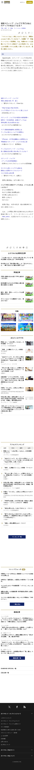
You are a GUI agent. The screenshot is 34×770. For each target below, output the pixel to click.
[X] (9, 707)
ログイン (22, 2)
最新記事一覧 (17, 658)
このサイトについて (6, 718)
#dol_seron (6, 216)
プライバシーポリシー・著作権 (9, 733)
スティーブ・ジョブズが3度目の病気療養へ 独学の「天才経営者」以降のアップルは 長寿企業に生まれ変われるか (15, 119)
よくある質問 (4, 735)
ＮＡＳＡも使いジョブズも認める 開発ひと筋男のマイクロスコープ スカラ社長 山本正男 (11, 170)
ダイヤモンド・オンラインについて (11, 713)
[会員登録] (29, 2)
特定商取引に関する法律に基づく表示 (11, 730)
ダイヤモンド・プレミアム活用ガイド (11, 724)
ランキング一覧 (17, 537)
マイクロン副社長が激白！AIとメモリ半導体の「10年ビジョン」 (17, 598)
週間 (21, 448)
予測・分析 (4, 28)
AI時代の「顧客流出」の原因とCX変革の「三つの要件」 (17, 580)
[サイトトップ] (7, 2)
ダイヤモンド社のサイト (8, 750)
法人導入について (5, 744)
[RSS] (24, 707)
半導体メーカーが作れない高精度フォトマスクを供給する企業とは (17, 574)
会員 (29, 448)
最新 (5, 448)
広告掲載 (3, 738)
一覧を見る (17, 604)
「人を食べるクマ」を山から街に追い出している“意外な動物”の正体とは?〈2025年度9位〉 (17, 258)
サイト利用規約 (5, 727)
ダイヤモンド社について (8, 756)
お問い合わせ (4, 741)
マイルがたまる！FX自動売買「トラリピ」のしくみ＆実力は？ (17, 586)
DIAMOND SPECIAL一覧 (8, 668)
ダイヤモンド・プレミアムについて (10, 721)
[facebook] (17, 707)
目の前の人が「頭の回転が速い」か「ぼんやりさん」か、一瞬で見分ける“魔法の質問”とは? (17, 264)
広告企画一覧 (5, 673)
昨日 (13, 448)
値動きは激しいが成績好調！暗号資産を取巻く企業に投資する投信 (17, 592)
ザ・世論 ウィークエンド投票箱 (17, 28)
